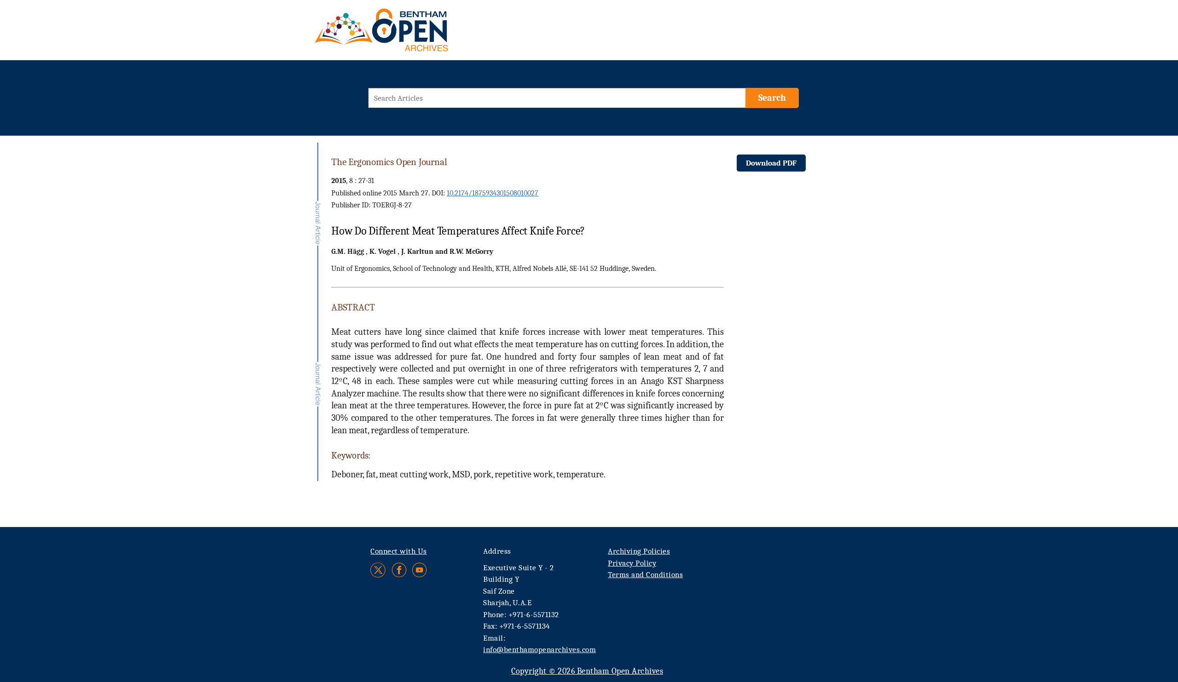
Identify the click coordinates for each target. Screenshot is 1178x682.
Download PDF (771, 163)
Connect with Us (398, 551)
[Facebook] (399, 570)
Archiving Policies (639, 551)
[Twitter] (378, 570)
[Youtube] (419, 570)
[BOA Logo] (408, 33)
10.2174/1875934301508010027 (492, 193)
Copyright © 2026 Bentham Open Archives (587, 671)
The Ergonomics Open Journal (389, 161)
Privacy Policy (632, 563)
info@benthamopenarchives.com (539, 649)
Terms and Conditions (645, 574)
